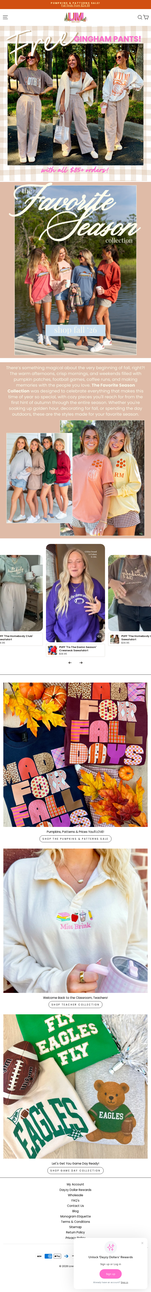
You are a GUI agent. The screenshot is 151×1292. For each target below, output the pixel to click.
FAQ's (75, 1200)
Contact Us (75, 1206)
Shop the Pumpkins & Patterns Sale (75, 838)
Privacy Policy (76, 1238)
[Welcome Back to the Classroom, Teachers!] (75, 921)
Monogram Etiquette (75, 1216)
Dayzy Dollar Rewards (75, 1190)
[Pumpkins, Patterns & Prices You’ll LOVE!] (75, 755)
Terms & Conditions (75, 1222)
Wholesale (75, 1195)
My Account (75, 1184)
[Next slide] (81, 663)
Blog (75, 1211)
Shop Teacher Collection (76, 1004)
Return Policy (75, 1232)
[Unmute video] (99, 636)
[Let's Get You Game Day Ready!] (75, 1086)
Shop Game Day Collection (75, 1170)
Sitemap (75, 1227)
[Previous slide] (70, 663)
